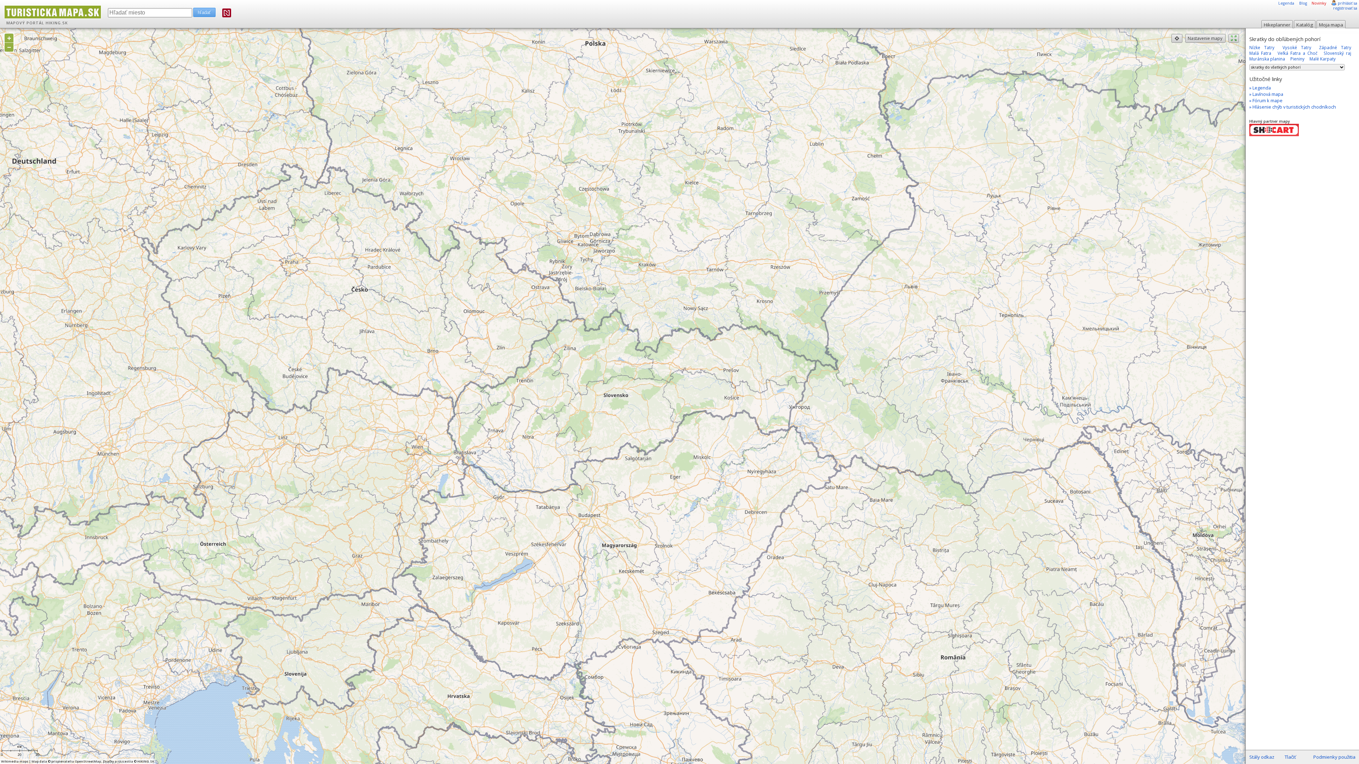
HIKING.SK (57, 23)
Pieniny (1297, 59)
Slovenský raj (1337, 53)
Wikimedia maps (14, 761)
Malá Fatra (1260, 53)
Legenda (1286, 3)
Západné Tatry (1335, 47)
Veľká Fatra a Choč (1298, 53)
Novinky (1319, 3)
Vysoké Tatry (1297, 47)
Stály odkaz (1261, 757)
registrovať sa (1345, 8)
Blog (1303, 3)
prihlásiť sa (1347, 3)
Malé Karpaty (1322, 59)
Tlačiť (1290, 757)
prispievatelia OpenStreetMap (76, 761)
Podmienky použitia (1334, 757)
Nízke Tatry (1261, 47)
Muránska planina (1267, 59)
